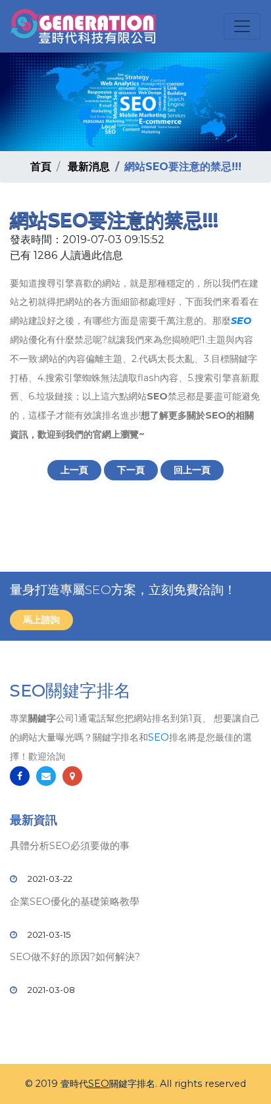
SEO (241, 321)
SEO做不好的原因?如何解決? (75, 956)
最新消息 (89, 166)
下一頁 (131, 470)
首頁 (40, 166)
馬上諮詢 (41, 620)
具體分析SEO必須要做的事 (70, 845)
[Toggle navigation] (242, 26)
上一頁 (74, 470)
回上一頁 (192, 470)
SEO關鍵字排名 (70, 691)
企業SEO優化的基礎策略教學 (74, 901)
